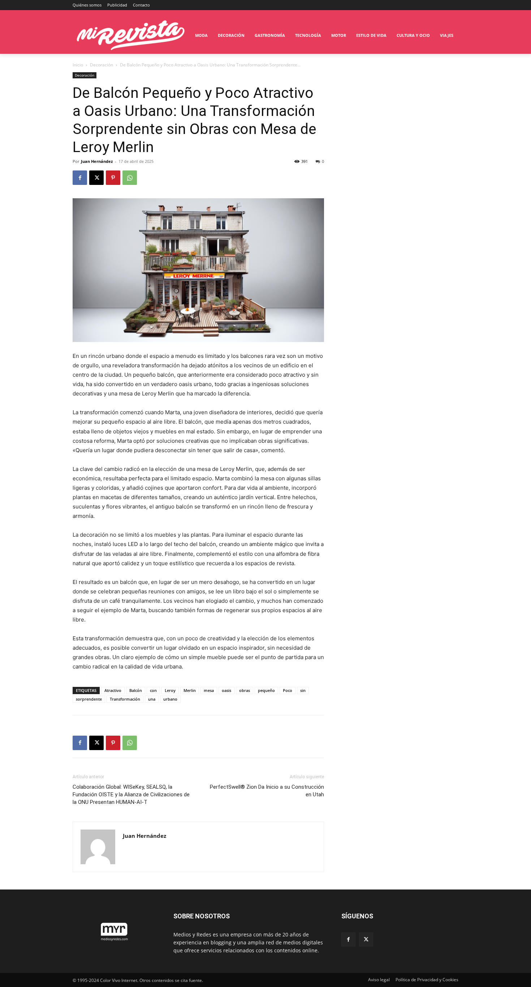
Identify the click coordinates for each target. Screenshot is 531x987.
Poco (287, 690)
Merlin (190, 690)
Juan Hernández (97, 161)
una (151, 699)
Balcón (135, 690)
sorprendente (89, 699)
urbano (170, 699)
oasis (226, 690)
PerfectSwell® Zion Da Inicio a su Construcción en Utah (267, 791)
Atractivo (112, 690)
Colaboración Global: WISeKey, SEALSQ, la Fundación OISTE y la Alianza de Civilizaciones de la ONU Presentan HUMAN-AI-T (131, 794)
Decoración (101, 65)
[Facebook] (80, 177)
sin (303, 690)
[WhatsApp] (129, 177)
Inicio (78, 65)
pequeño (266, 690)
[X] (96, 177)
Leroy (170, 690)
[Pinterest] (113, 177)
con (153, 690)
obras (244, 690)
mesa (209, 690)
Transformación (125, 699)
